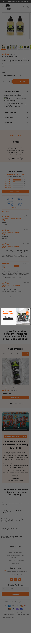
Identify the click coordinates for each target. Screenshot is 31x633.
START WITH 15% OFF (8, 319)
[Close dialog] (28, 309)
